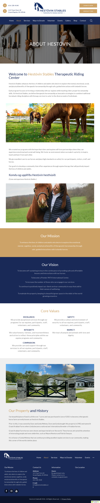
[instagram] (11, 491)
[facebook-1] (6, 491)
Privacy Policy (66, 499)
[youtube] (16, 491)
